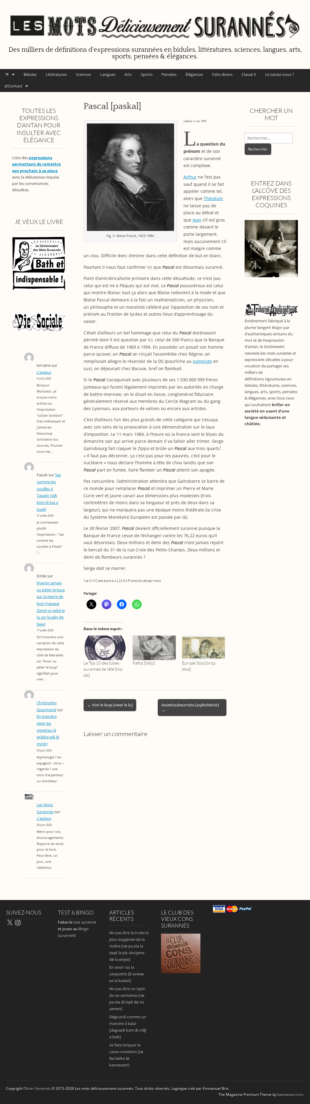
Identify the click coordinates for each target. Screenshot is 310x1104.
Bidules (30, 74)
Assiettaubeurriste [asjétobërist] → (190, 707)
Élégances (194, 74)
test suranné (84, 922)
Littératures (56, 74)
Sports (147, 74)
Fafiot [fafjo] (144, 662)
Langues (107, 74)
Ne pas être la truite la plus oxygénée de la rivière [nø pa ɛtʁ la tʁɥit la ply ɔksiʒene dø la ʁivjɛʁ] (129, 946)
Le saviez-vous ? (279, 74)
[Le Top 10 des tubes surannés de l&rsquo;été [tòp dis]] (105, 648)
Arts (128, 74)
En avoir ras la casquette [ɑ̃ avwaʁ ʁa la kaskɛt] (126, 973)
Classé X (249, 74)
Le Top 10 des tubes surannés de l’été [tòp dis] (103, 669)
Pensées (169, 74)
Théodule (213, 198)
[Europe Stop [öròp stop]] (203, 648)
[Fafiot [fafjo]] (154, 648)
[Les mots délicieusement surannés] (155, 22)
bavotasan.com (290, 1094)
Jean (197, 220)
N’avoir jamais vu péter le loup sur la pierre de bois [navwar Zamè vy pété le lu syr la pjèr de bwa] (51, 603)
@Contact (13, 86)
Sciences (83, 74)
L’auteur (44, 372)
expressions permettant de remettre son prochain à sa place (36, 164)
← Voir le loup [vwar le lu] (110, 705)
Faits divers (222, 74)
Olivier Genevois (37, 1088)
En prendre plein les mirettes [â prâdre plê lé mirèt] (48, 730)
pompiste (202, 361)
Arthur (190, 177)
